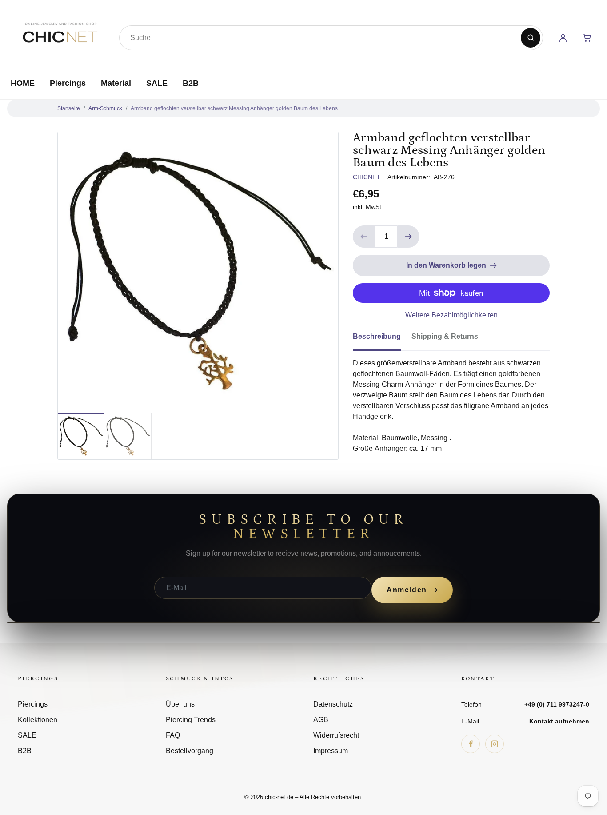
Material (116, 83)
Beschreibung (377, 336)
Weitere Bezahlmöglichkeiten (451, 315)
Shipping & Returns (444, 336)
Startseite (68, 108)
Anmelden (407, 590)
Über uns (180, 704)
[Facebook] (470, 744)
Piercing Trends (191, 719)
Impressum (330, 751)
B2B (191, 83)
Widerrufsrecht (336, 735)
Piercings (68, 83)
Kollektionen (37, 719)
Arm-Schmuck (105, 108)
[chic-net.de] (59, 36)
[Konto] (563, 37)
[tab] (382, 339)
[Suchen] (530, 38)
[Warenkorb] (587, 37)
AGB (320, 719)
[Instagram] (494, 744)
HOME (23, 83)
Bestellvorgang (189, 751)
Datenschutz (333, 704)
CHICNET (366, 177)
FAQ (173, 735)
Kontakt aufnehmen (559, 721)
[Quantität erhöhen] (408, 236)
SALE (157, 83)
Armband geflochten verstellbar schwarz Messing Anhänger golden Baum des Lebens (234, 108)
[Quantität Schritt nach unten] (364, 236)
